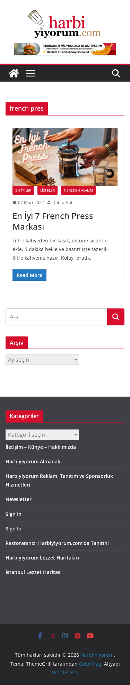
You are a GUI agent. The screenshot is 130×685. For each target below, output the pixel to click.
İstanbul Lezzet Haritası (34, 572)
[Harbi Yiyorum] (14, 73)
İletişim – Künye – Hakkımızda (41, 447)
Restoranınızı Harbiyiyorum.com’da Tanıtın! (57, 543)
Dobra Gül (62, 202)
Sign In (13, 514)
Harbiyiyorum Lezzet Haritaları (42, 557)
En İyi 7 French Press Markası (52, 221)
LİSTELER (47, 190)
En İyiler (23, 190)
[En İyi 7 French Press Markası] (65, 157)
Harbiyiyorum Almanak (33, 461)
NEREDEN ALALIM (78, 190)
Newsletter (19, 499)
